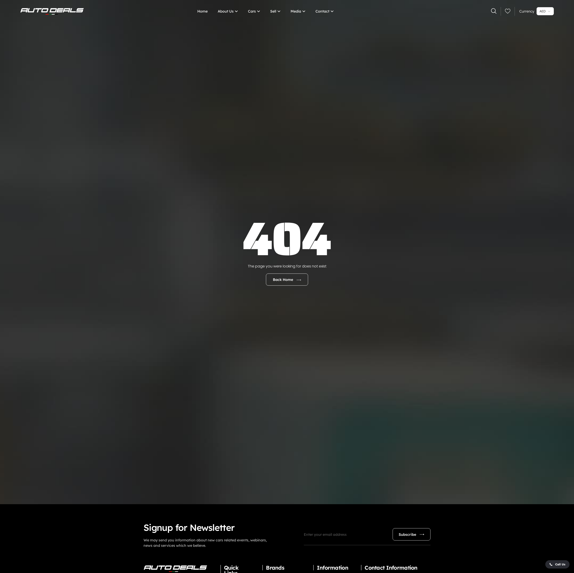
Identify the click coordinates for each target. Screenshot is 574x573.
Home (202, 11)
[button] (557, 564)
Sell (273, 11)
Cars (252, 11)
